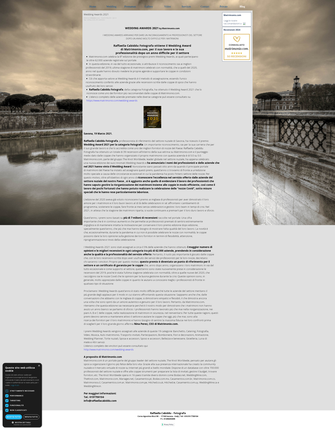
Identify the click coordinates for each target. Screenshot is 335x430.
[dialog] (22, 395)
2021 (97, 20)
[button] (22, 422)
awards (93, 20)
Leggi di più (15, 385)
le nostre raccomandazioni (232, 22)
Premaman (130, 6)
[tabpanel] (168, 415)
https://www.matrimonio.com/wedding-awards (111, 100)
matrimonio (102, 20)
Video (167, 6)
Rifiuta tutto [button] (31, 417)
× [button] (39, 366)
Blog (242, 6)
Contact (205, 6)
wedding (89, 20)
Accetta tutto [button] (14, 417)
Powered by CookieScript (22, 425)
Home (92, 6)
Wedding (111, 6)
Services (186, 6)
